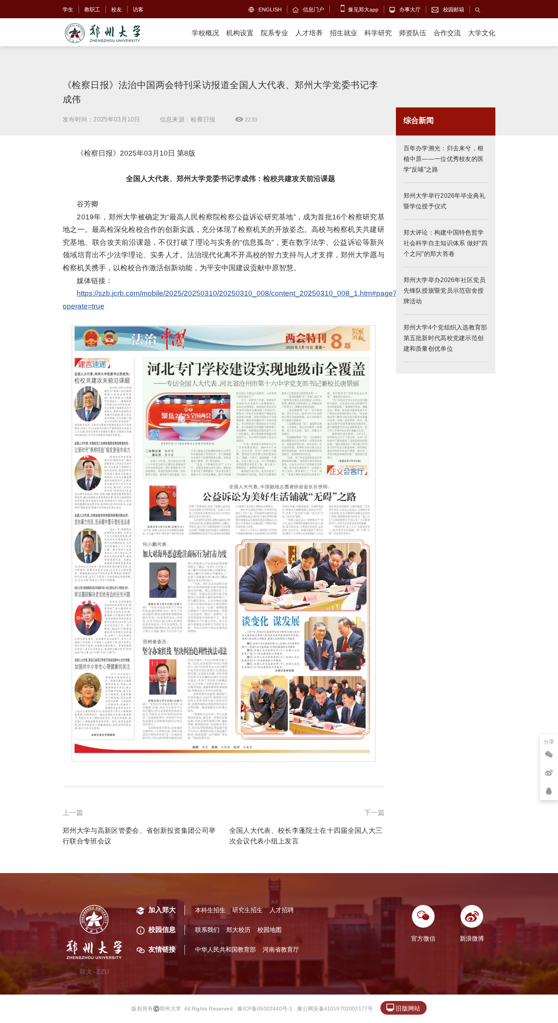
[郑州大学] (102, 33)
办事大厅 (405, 9)
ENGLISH (265, 9)
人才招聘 (282, 910)
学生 (68, 9)
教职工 (92, 9)
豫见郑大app (362, 9)
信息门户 (308, 9)
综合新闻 (419, 120)
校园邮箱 (448, 9)
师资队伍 (412, 33)
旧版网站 (403, 1008)
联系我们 (207, 930)
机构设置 (240, 33)
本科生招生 (210, 910)
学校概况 (205, 33)
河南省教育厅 (281, 949)
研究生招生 (247, 910)
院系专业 (274, 33)
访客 (138, 9)
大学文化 (481, 33)
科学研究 (378, 33)
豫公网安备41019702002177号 (335, 1009)
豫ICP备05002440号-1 (264, 1009)
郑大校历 (238, 930)
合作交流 (447, 33)
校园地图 (269, 930)
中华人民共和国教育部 (225, 949)
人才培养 (309, 33)
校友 (116, 9)
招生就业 (343, 33)
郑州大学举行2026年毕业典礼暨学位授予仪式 (445, 201)
